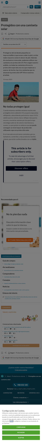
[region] (21, 423)
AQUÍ (11, 421)
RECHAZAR (21, 432)
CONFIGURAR (21, 427)
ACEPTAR (21, 438)
